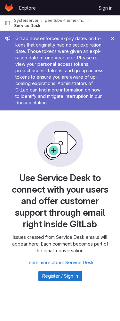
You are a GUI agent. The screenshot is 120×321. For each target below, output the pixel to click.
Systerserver (26, 20)
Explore (27, 8)
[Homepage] (9, 8)
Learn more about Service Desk (60, 262)
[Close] (112, 38)
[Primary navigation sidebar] (8, 23)
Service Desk (27, 25)
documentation (31, 102)
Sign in (106, 8)
